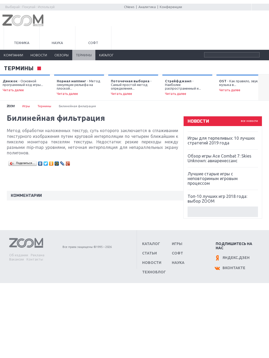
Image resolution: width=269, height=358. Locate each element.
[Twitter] (46, 163)
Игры (26, 106)
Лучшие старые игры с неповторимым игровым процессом (213, 178)
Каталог (151, 244)
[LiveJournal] (62, 163)
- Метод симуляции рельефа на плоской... (78, 87)
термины (84, 55)
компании (13, 55)
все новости (249, 120)
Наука (57, 43)
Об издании (18, 255)
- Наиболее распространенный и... (183, 87)
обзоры (61, 55)
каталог (106, 55)
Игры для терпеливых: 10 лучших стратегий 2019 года (221, 140)
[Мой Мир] (57, 163)
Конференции (171, 7)
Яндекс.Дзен (236, 258)
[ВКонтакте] (40, 163)
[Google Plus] (68, 163)
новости (38, 55)
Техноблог (154, 272)
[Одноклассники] (51, 163)
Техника (21, 43)
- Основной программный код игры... (23, 85)
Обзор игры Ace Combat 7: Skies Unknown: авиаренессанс (219, 158)
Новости (151, 263)
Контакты (35, 259)
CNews (129, 7)
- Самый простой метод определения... (131, 87)
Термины (19, 69)
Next (263, 87)
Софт (93, 43)
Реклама (37, 255)
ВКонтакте (234, 268)
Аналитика (147, 7)
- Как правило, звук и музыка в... (240, 85)
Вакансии (16, 259)
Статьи (149, 253)
